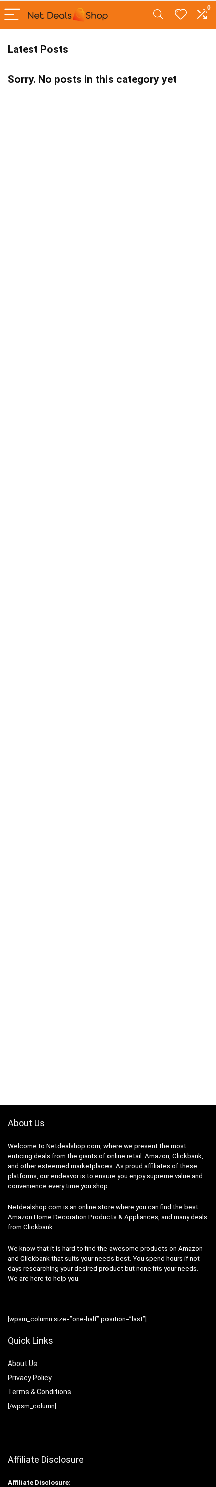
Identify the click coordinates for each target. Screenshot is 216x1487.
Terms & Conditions (39, 1392)
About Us (22, 1363)
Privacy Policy (30, 1378)
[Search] (158, 15)
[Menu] (12, 15)
